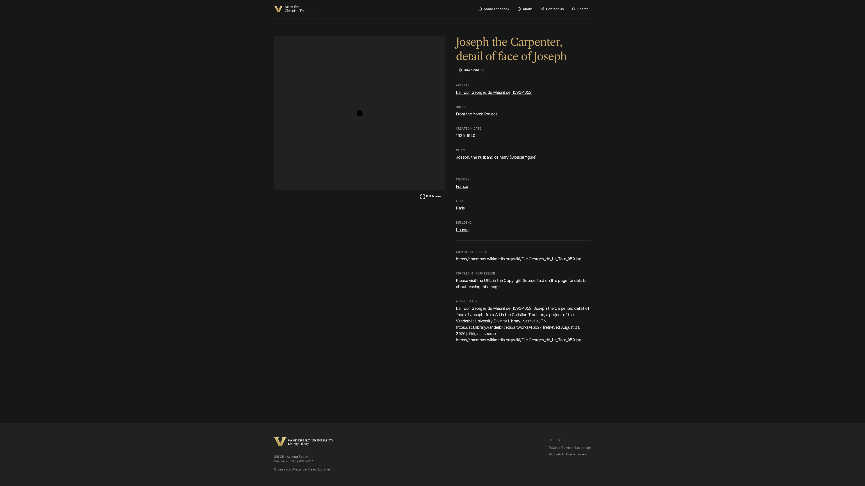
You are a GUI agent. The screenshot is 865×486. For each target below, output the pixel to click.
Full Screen (430, 197)
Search (582, 9)
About (528, 9)
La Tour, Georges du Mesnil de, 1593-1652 (494, 92)
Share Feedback (496, 9)
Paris (460, 208)
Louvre (462, 229)
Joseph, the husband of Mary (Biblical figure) (496, 157)
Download (471, 70)
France (462, 186)
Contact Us (555, 9)
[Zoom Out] (435, 44)
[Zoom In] (424, 44)
